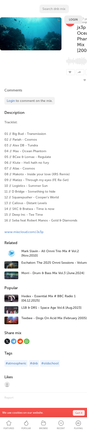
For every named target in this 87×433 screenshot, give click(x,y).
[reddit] (20, 341)
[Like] (70, 72)
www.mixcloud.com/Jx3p (23, 232)
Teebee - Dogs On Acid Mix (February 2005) (54, 318)
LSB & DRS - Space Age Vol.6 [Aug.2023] (51, 308)
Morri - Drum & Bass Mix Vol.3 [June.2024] (52, 273)
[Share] (80, 72)
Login (73, 19)
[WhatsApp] (26, 341)
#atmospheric (16, 363)
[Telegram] (13, 341)
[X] (7, 341)
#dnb (34, 363)
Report (8, 397)
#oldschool (50, 363)
